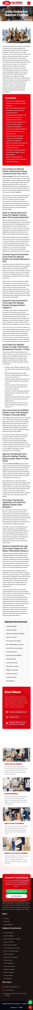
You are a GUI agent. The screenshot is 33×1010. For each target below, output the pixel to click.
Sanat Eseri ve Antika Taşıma (14, 648)
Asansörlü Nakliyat (11, 630)
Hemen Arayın (17, 896)
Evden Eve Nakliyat (11, 626)
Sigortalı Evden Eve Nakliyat (14, 655)
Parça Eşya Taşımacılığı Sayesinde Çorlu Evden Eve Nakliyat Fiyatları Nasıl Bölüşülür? (16, 152)
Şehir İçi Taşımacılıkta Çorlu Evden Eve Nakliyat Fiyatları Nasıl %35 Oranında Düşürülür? (16, 110)
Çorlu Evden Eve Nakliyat (13, 764)
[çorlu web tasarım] (19, 1007)
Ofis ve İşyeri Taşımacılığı (13, 641)
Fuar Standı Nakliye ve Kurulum (14, 644)
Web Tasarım (14, 1007)
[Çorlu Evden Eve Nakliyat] (16, 755)
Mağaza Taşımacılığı (12, 670)
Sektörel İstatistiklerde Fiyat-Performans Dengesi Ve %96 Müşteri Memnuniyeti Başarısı (16, 159)
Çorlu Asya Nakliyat (15, 1003)
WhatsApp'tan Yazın (17, 891)
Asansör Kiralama (11, 677)
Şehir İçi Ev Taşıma (11, 637)
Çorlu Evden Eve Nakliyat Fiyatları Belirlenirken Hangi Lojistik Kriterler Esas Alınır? (16, 103)
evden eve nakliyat (14, 463)
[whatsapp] (30, 1002)
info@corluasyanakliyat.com (18, 712)
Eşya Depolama (10, 681)
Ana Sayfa (6, 918)
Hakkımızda (7, 921)
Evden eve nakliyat (7, 176)
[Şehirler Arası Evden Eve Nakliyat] (16, 844)
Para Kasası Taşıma (11, 673)
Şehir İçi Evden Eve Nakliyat (14, 823)
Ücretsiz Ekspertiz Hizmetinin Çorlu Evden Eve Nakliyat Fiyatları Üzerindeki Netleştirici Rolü (16, 117)
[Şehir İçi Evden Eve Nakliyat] (16, 814)
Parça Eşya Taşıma (11, 652)
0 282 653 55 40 (14, 717)
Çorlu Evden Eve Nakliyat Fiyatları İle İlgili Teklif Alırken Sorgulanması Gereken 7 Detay (16, 131)
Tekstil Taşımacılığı (11, 662)
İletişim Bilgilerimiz (8, 924)
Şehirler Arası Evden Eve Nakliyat (15, 633)
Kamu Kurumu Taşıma (12, 666)
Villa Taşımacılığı (11, 659)
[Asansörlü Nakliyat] (16, 784)
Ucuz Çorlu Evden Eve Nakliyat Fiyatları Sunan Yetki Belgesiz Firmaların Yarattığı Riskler (14, 138)
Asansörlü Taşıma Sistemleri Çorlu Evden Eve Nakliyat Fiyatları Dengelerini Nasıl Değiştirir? (16, 124)
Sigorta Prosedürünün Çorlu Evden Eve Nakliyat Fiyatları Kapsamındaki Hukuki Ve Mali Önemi (17, 145)
